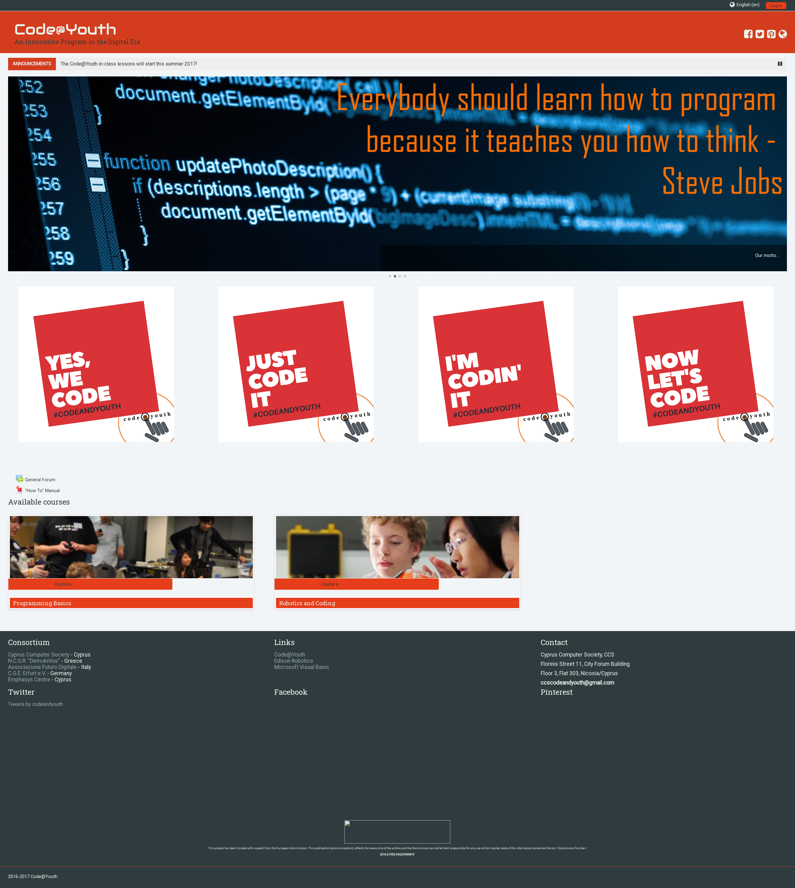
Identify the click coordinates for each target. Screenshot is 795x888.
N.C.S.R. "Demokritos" (34, 661)
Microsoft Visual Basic (301, 667)
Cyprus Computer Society (39, 655)
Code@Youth (289, 655)
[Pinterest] (769, 34)
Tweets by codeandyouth (35, 704)
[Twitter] (758, 34)
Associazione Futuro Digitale (42, 667)
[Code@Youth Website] (781, 34)
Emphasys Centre (29, 679)
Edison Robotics (293, 661)
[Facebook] (746, 34)
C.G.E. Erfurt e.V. (27, 673)
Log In (776, 5)
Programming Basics (42, 603)
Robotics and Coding (307, 603)
